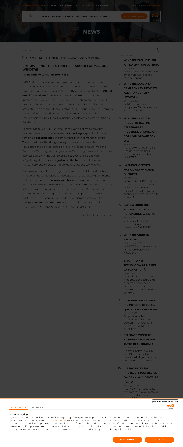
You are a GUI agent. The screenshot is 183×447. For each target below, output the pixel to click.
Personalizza (127, 440)
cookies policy (57, 420)
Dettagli (37, 407)
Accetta (159, 440)
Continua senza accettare (165, 401)
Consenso (18, 407)
